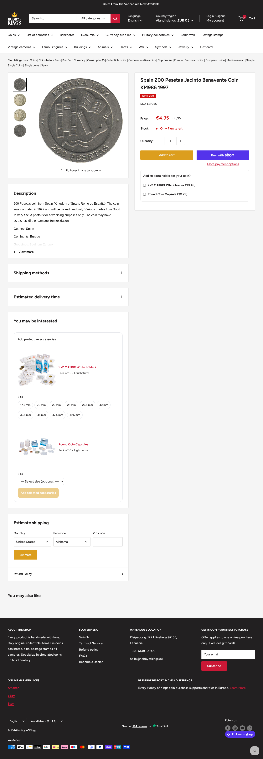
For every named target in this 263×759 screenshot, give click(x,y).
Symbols (161, 47)
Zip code (99, 533)
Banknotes (67, 35)
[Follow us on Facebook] (227, 728)
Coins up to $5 (96, 60)
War (141, 47)
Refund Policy (22, 574)
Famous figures (52, 47)
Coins (12, 35)
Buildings (80, 47)
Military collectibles (155, 35)
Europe (178, 60)
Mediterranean (235, 60)
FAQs (83, 656)
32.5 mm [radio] (25, 415)
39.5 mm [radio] (75, 415)
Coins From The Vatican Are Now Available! (131, 4)
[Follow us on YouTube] (242, 728)
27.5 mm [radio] (87, 405)
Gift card (206, 47)
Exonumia (88, 35)
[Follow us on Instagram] (235, 728)
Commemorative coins (142, 60)
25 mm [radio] (71, 405)
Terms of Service (91, 643)
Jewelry (183, 47)
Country (19, 533)
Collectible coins (116, 60)
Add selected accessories (38, 493)
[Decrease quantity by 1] (160, 141)
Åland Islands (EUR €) (43, 721)
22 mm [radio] (56, 405)
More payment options (223, 164)
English (14, 721)
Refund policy (89, 649)
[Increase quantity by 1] (181, 141)
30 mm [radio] (103, 405)
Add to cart (167, 155)
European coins (194, 60)
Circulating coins (18, 60)
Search (84, 637)
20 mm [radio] (41, 405)
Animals (103, 47)
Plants (124, 47)
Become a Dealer (91, 662)
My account (215, 20)
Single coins (32, 65)
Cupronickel (165, 60)
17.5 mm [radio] (25, 405)
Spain (44, 65)
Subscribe (214, 666)
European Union (215, 60)
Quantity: (147, 141)
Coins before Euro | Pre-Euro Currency (62, 60)
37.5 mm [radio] (57, 415)
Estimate (25, 555)
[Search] (115, 18)
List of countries (38, 35)
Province (59, 533)
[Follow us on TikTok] (249, 728)
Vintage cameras (19, 47)
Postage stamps (212, 35)
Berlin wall (187, 35)
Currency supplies (118, 35)
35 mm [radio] (41, 415)
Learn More (238, 688)
